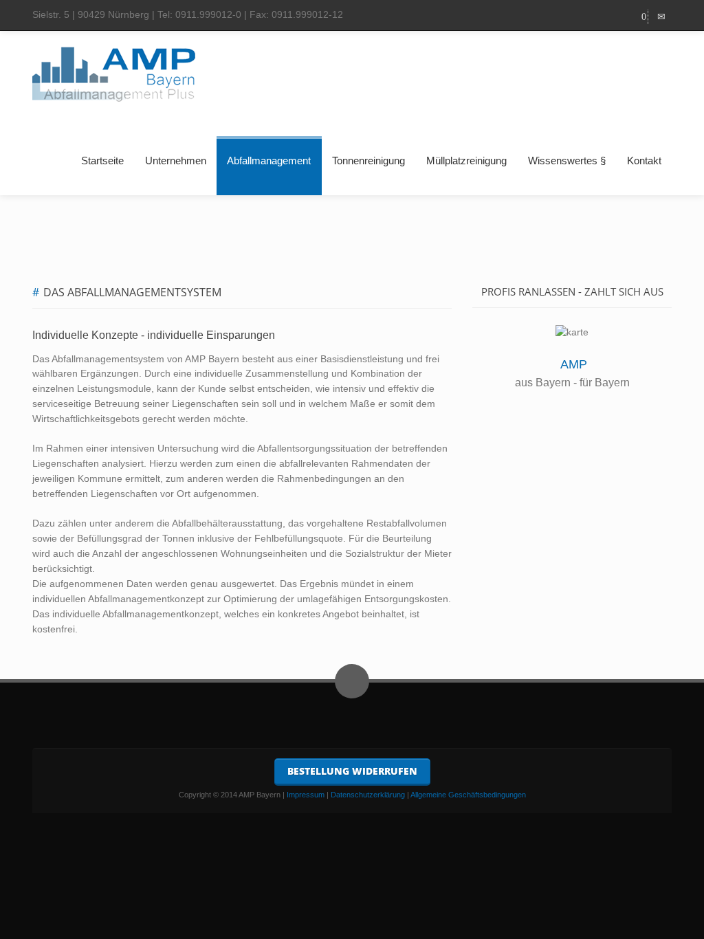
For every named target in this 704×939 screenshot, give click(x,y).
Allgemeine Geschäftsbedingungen (468, 795)
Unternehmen (175, 160)
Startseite (102, 160)
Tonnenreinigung (368, 160)
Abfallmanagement (269, 160)
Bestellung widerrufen (352, 770)
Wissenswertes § (567, 160)
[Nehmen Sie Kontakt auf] (661, 17)
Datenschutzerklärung (368, 795)
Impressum (305, 795)
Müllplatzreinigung (466, 160)
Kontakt (644, 160)
